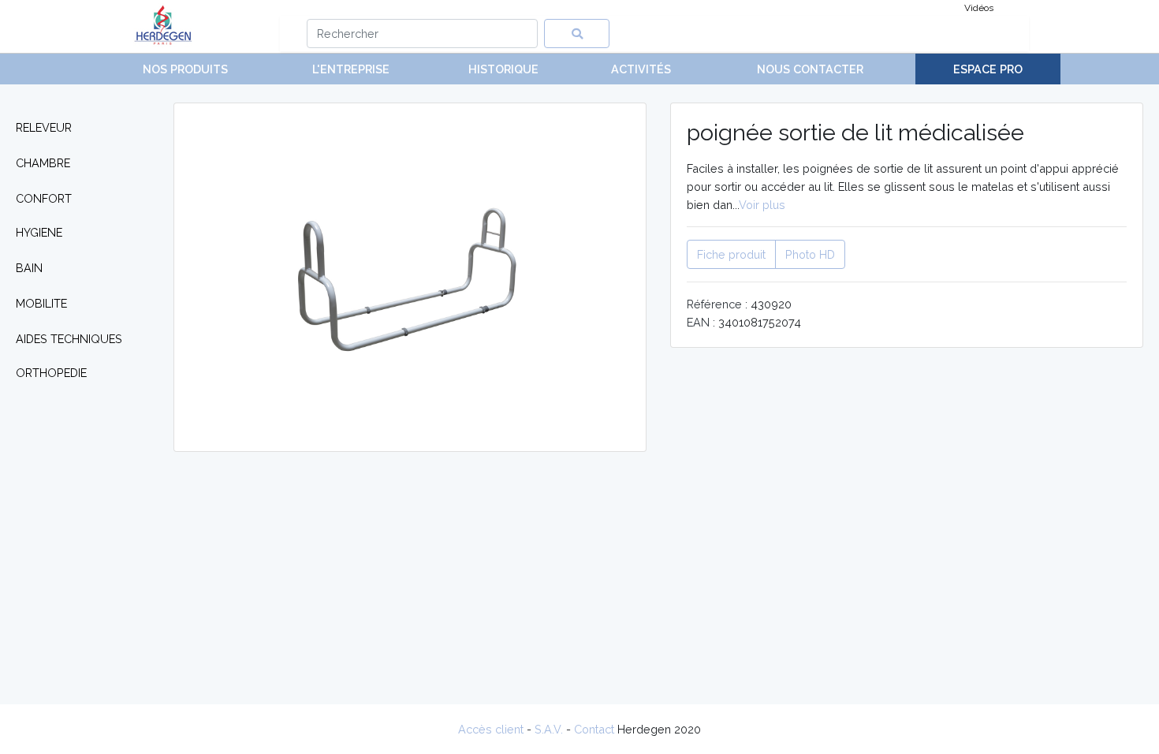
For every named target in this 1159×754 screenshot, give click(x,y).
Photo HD (810, 254)
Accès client (491, 729)
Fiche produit (731, 254)
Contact (594, 729)
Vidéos (978, 7)
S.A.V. (549, 729)
